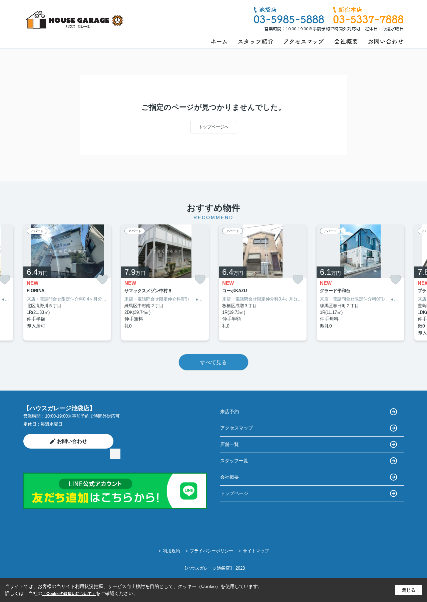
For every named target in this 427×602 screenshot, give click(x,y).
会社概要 (229, 477)
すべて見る (213, 362)
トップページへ (213, 126)
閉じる (409, 590)
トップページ (234, 493)
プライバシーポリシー (211, 550)
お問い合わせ (72, 441)
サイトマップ (256, 550)
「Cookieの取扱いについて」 (69, 593)
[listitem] (67, 282)
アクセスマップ (236, 428)
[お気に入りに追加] (102, 279)
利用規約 (171, 550)
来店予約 (229, 411)
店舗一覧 (229, 444)
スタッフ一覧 (234, 460)
